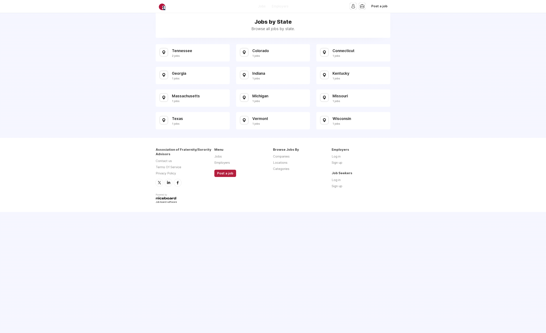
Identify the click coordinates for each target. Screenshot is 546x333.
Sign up (337, 163)
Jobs (262, 6)
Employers (280, 6)
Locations (280, 163)
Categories (281, 169)
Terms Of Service (168, 167)
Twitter (159, 182)
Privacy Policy (166, 173)
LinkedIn (168, 182)
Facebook (177, 182)
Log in (336, 156)
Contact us (164, 161)
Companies (281, 156)
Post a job (379, 6)
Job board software (166, 202)
